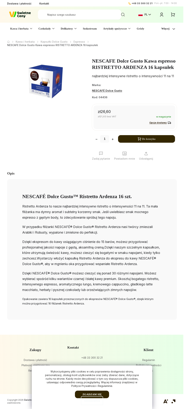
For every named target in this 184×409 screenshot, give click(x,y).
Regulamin (148, 360)
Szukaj (123, 15)
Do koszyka (148, 138)
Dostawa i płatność (19, 3)
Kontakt (44, 3)
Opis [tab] (11, 173)
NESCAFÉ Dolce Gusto (107, 90)
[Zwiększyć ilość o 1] (112, 139)
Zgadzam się (92, 394)
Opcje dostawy (158, 122)
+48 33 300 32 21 (142, 3)
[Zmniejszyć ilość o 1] (96, 139)
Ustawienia (92, 401)
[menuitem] (21, 28)
